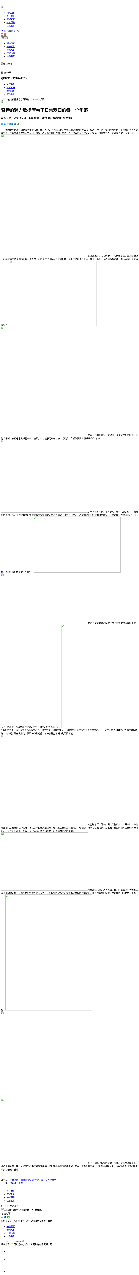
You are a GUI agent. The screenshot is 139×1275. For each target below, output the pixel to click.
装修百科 (11, 22)
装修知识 (11, 19)
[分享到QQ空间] (5, 124)
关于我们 (11, 16)
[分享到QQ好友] (5, 1217)
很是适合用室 (16, 1183)
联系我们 (11, 26)
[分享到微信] (2, 34)
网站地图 (18, 1241)
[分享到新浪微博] (5, 34)
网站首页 (11, 13)
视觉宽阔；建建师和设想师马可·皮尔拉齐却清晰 (33, 1180)
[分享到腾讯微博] (11, 124)
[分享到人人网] (15, 124)
